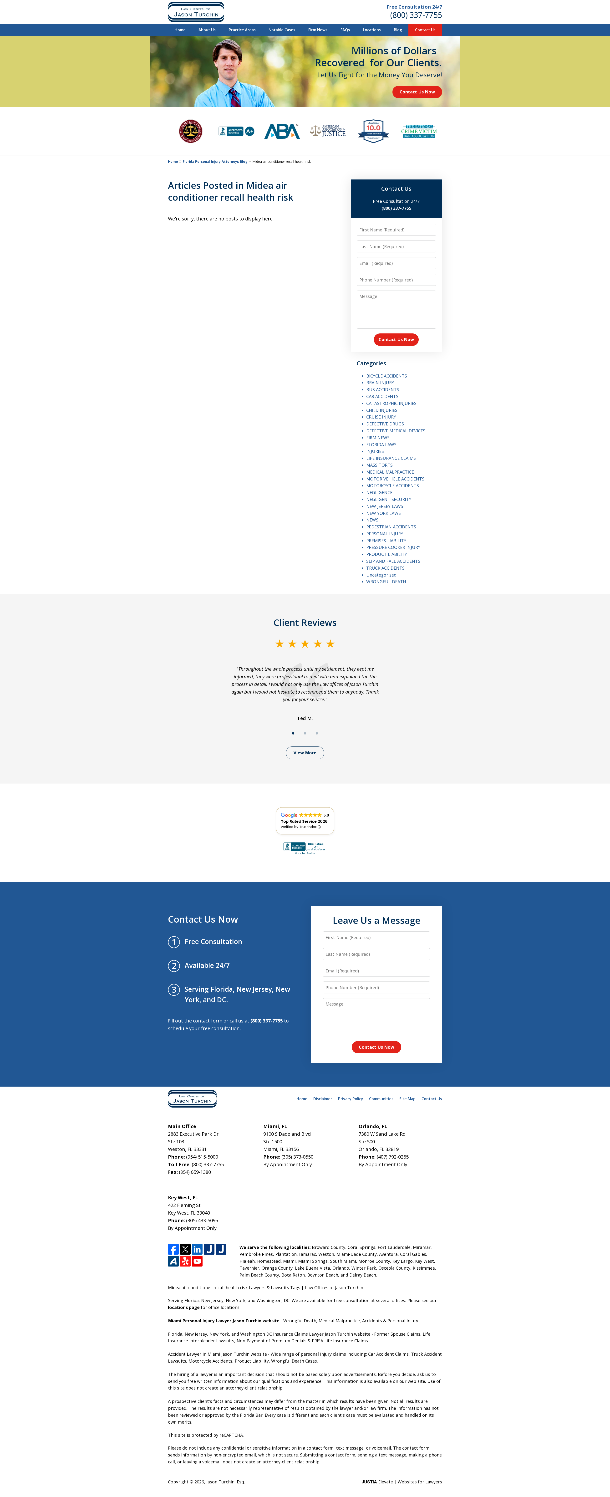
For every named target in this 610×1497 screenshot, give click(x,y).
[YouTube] (197, 1261)
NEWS (372, 520)
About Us (207, 29)
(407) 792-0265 (393, 1157)
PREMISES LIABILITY (386, 540)
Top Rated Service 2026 (304, 821)
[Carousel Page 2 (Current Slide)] (305, 733)
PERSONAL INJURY (384, 533)
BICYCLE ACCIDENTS (386, 376)
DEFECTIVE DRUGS (385, 424)
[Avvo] (173, 1261)
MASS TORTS (379, 465)
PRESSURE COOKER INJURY (393, 547)
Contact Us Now (417, 92)
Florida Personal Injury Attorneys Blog (215, 161)
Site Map (407, 1098)
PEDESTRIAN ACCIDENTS (391, 527)
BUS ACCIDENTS (382, 389)
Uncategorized (381, 575)
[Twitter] (185, 1249)
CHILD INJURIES (381, 410)
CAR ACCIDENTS (382, 396)
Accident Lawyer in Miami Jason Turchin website (217, 1354)
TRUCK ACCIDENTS (385, 568)
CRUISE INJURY (381, 417)
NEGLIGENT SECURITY (388, 499)
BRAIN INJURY (380, 382)
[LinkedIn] (197, 1249)
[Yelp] (185, 1261)
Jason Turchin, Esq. (225, 1482)
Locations (372, 29)
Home (180, 29)
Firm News (317, 29)
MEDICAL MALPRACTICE (390, 472)
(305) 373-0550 (297, 1157)
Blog (398, 29)
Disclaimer (322, 1098)
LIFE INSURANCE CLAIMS (391, 458)
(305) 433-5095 (202, 1220)
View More (305, 753)
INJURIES (375, 451)
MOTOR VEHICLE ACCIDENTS (395, 479)
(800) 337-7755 (416, 15)
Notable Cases (282, 29)
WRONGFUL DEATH (386, 581)
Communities (381, 1098)
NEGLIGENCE (379, 492)
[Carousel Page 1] (293, 733)
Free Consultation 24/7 (414, 7)
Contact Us (425, 29)
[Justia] (209, 1249)
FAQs (345, 29)
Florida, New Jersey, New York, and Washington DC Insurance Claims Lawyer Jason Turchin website (269, 1334)
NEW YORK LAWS (383, 513)
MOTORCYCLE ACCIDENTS (392, 485)
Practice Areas (242, 29)
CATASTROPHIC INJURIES (391, 403)
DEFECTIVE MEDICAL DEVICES (395, 431)
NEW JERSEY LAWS (384, 506)
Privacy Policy (350, 1098)
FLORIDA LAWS (381, 444)
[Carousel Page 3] (317, 733)
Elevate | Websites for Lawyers (402, 1482)
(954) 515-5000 (202, 1157)
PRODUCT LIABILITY (386, 554)
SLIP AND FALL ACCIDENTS (393, 561)
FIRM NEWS (378, 437)
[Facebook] (173, 1249)
